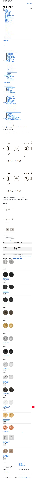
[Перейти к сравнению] (4, 45)
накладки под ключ (10, 56)
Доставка (20, 464)
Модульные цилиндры (11, 115)
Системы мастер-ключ (11, 116)
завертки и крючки (10, 79)
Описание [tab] (12, 240)
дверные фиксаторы (10, 101)
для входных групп (7, 60)
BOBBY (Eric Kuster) (8, 20)
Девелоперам (6, 472)
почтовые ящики (10, 71)
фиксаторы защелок (10, 55)
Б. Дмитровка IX (8, 36)
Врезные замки (9, 113)
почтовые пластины (10, 70)
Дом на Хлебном (8, 37)
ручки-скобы (9, 85)
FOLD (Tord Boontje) (8, 25)
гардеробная (9, 90)
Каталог (7, 126)
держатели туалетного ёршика (12, 105)
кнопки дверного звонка (11, 68)
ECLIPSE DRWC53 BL (6, 456)
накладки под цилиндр (11, 57)
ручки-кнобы (9, 62)
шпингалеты (9, 81)
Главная (4, 126)
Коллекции (6, 10)
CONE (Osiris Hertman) (9, 19)
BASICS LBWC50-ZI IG (6, 304)
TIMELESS (6, 28)
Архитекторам (6, 471)
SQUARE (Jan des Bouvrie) (9, 23)
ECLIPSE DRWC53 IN (6, 343)
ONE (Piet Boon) (8, 11)
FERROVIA (7, 27)
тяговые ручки (7, 82)
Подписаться (21, 476)
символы (8, 74)
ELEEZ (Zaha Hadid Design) (9, 15)
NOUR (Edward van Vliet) (9, 21)
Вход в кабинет (29, 3)
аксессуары (9, 58)
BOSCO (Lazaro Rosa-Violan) (9, 22)
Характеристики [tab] (6, 240)
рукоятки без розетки (10, 63)
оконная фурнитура (8, 75)
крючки (8, 89)
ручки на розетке (10, 53)
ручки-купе (9, 97)
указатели (9, 73)
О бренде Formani (22, 465)
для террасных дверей (8, 91)
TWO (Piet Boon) (8, 12)
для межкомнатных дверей (11, 52)
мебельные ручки (10, 88)
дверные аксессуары (10, 96)
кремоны (8, 77)
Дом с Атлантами (8, 38)
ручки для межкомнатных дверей (25, 256)
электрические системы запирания (10, 118)
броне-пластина (10, 67)
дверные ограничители (11, 100)
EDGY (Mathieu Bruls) (8, 26)
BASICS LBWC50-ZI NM (6, 394)
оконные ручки (9, 78)
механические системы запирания (10, 111)
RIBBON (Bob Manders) (9, 24)
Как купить (21, 463)
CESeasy (8, 121)
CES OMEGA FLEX (10, 120)
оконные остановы (10, 80)
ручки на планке (10, 54)
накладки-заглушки (10, 59)
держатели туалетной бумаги (12, 104)
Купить (4, 269)
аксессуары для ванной (8, 102)
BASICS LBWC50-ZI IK (13, 432)
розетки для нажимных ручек (12, 72)
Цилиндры (9, 114)
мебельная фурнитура (8, 86)
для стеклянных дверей (11, 98)
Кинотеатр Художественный (10, 35)
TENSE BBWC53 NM (6, 279)
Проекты (5, 30)
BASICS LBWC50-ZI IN (6, 369)
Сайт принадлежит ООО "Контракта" (24, 477)
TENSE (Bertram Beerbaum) (9, 18)
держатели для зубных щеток (12, 106)
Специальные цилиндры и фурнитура (13, 117)
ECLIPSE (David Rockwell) (9, 17)
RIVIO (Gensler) (7, 16)
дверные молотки (10, 69)
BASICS (6, 29)
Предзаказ (11, 236)
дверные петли (9, 99)
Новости (5, 9)
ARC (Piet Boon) (7, 14)
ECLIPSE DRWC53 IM (6, 330)
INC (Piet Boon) (7, 13)
